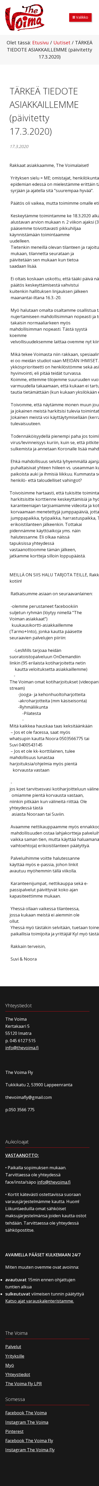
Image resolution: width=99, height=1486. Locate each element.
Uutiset (61, 42)
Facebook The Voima (26, 1413)
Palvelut (13, 1347)
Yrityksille (14, 1356)
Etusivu (40, 42)
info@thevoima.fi (22, 1048)
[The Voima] (24, 17)
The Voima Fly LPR (23, 1384)
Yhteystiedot (17, 1374)
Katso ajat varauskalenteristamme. (39, 1301)
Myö (9, 1365)
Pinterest (14, 1431)
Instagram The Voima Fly (30, 1450)
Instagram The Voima (26, 1422)
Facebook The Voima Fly (29, 1440)
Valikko (81, 17)
